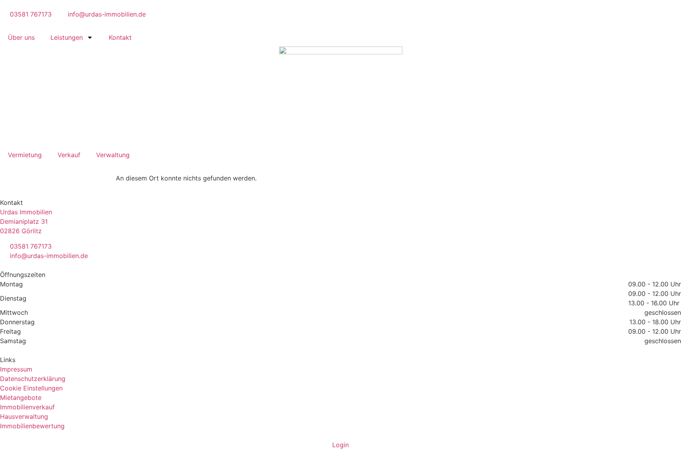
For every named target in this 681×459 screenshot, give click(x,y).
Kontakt (120, 37)
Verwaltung (113, 155)
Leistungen (66, 37)
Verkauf (69, 155)
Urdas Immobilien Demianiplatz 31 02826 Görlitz (26, 221)
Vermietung (25, 155)
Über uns (21, 37)
